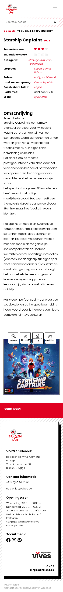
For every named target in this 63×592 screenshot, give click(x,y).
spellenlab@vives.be (19, 488)
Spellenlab (40, 97)
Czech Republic (43, 82)
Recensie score (14, 49)
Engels (38, 87)
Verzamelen (35, 63)
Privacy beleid (11, 584)
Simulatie (45, 60)
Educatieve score (15, 54)
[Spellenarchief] (21, 9)
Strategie (33, 60)
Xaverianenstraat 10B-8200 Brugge (18, 466)
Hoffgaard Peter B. (45, 77)
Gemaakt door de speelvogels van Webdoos (27, 587)
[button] (31, 390)
